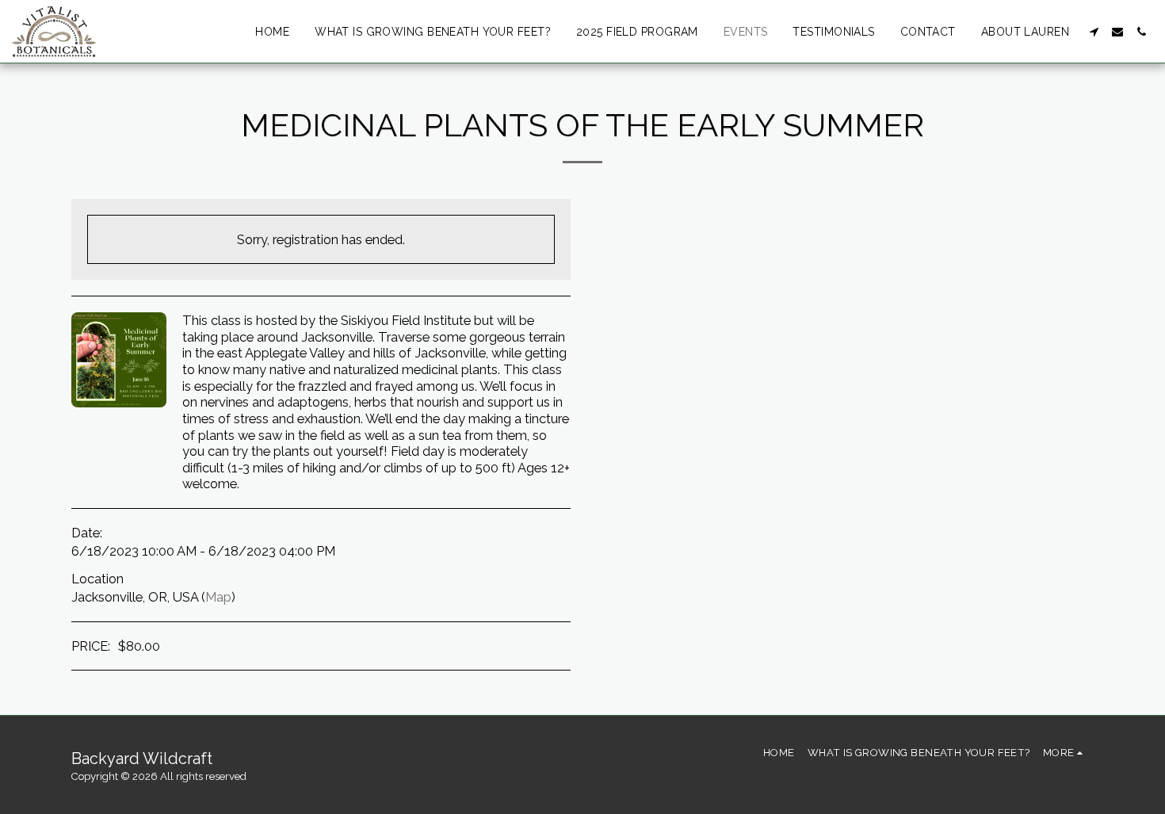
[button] (1094, 31)
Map (218, 597)
